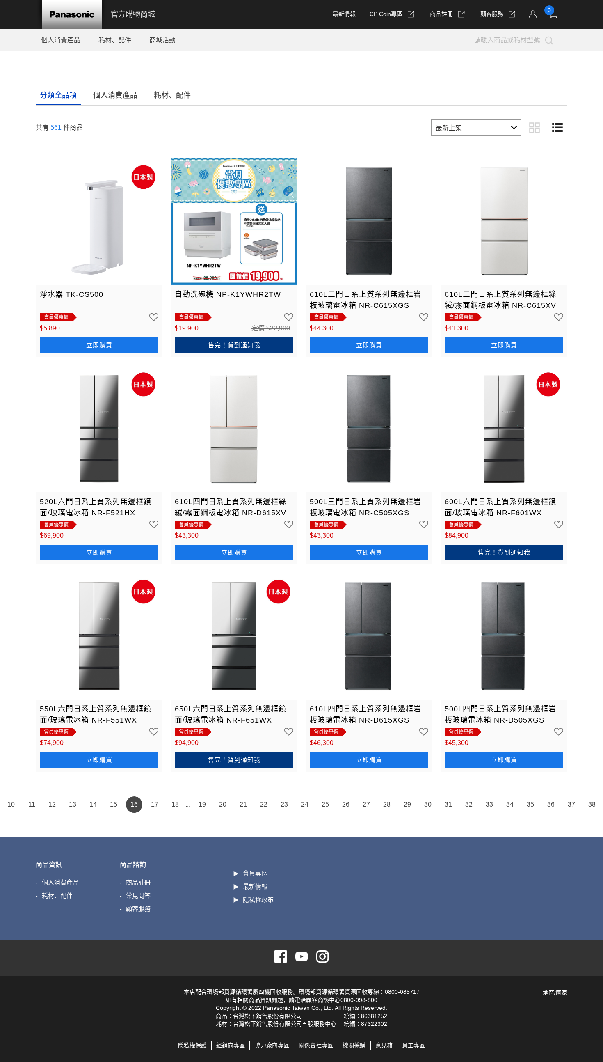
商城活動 (162, 40)
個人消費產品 (60, 40)
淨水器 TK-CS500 (71, 294)
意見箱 (384, 1045)
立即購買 (99, 345)
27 (366, 804)
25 (325, 804)
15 (113, 804)
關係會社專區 (316, 1045)
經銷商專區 (230, 1045)
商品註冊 (442, 14)
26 (345, 804)
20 (222, 804)
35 (530, 804)
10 (11, 804)
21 (243, 804)
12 (52, 804)
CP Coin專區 (386, 14)
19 (202, 804)
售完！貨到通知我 (234, 345)
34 (510, 804)
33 (489, 804)
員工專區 (413, 1045)
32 (469, 804)
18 (175, 804)
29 (407, 804)
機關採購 (354, 1045)
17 (154, 804)
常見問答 (138, 895)
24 (304, 804)
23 (284, 804)
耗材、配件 (114, 40)
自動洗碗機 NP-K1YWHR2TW (228, 294)
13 (72, 804)
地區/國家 (555, 992)
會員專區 (255, 873)
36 (551, 804)
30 (428, 804)
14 (93, 804)
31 (448, 804)
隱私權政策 (258, 899)
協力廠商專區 (272, 1045)
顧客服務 (492, 14)
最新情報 (344, 14)
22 (263, 804)
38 (592, 804)
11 (31, 804)
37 (571, 804)
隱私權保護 (192, 1045)
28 (387, 804)
